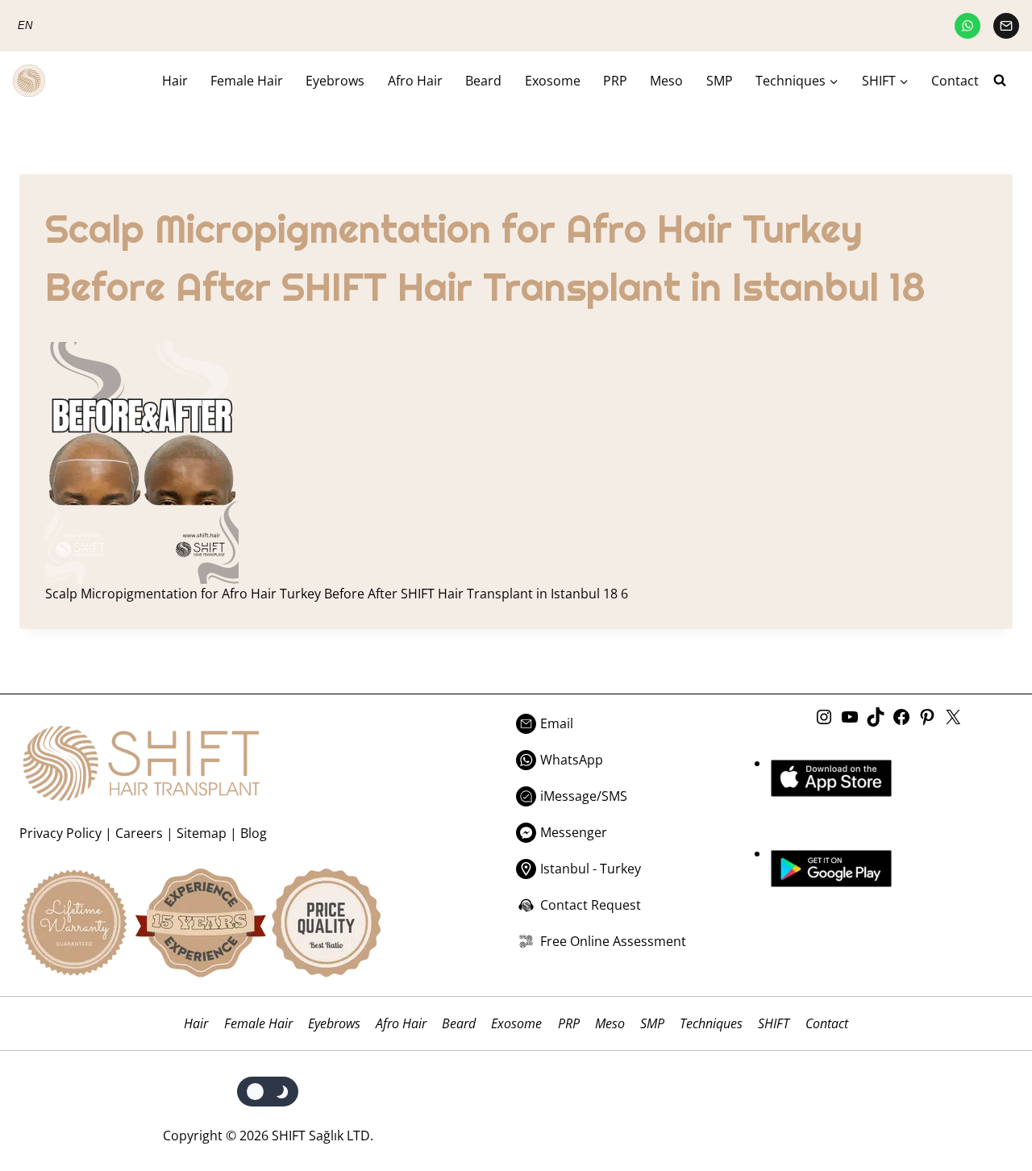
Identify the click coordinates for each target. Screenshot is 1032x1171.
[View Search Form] (1006, 80)
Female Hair (246, 81)
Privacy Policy (60, 833)
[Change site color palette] (268, 1091)
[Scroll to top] (986, 1092)
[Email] (1006, 26)
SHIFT (773, 1023)
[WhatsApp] (967, 26)
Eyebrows (335, 81)
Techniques (711, 1023)
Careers (139, 833)
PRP (615, 81)
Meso (666, 81)
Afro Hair (415, 81)
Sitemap (202, 833)
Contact (955, 81)
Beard (483, 81)
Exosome (552, 81)
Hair (175, 81)
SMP (719, 81)
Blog (253, 833)
